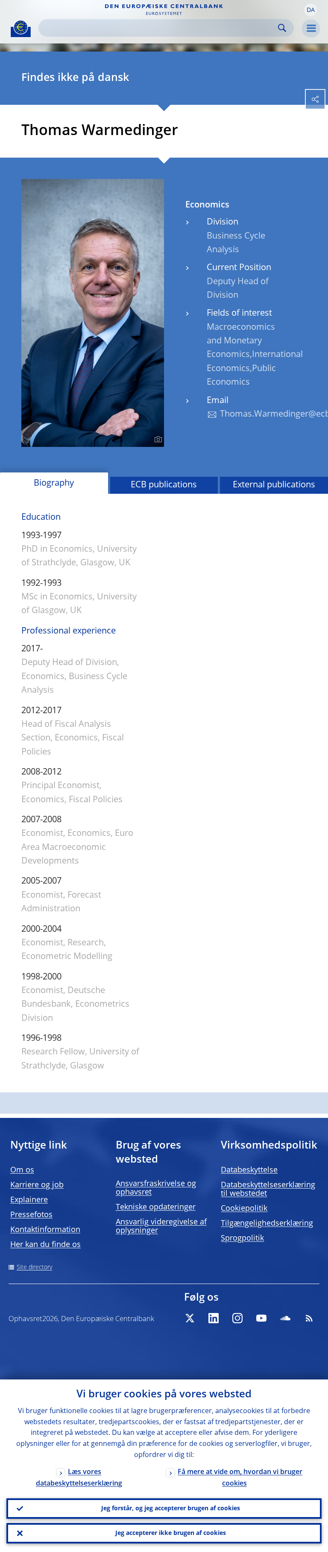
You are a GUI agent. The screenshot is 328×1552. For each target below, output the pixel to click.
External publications (274, 485)
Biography (54, 483)
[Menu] (311, 28)
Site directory (34, 1267)
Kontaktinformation (45, 1230)
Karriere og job (37, 1185)
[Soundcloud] (285, 1318)
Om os (22, 1170)
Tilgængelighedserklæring (267, 1223)
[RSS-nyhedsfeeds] (309, 1318)
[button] (310, 9)
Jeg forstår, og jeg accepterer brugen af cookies (170, 1509)
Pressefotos (31, 1215)
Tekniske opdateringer (156, 1207)
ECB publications (164, 485)
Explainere (29, 1200)
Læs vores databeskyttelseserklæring (79, 1478)
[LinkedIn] (213, 1318)
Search (282, 27)
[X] (189, 1318)
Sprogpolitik (242, 1238)
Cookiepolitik (244, 1208)
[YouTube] (261, 1318)
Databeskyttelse (249, 1170)
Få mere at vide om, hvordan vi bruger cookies (240, 1478)
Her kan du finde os (45, 1245)
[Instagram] (237, 1318)
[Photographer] (157, 440)
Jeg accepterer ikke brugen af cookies (170, 1533)
